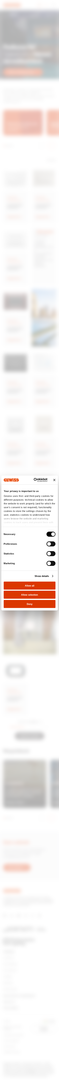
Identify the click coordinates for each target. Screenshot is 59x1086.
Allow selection (29, 594)
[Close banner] (54, 480)
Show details (42, 576)
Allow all (29, 585)
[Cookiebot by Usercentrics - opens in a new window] (35, 480)
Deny (29, 604)
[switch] (50, 543)
